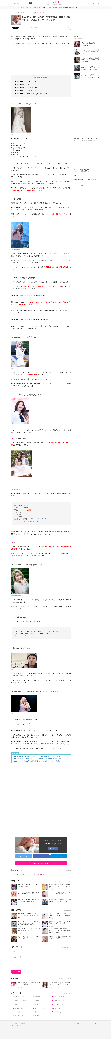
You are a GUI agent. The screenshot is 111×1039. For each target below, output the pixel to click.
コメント (69, 28)
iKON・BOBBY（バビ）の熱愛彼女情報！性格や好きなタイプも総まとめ (29, 929)
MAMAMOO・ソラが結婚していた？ (26, 87)
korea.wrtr (51, 918)
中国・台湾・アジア (20, 1012)
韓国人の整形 (38, 996)
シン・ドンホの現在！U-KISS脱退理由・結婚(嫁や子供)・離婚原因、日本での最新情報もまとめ (90, 51)
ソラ (23, 12)
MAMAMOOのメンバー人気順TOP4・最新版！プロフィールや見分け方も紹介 (60, 900)
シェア (54, 848)
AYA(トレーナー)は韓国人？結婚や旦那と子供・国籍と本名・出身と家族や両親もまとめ (90, 59)
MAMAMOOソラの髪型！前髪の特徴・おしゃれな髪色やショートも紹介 (37, 761)
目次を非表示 (46, 77)
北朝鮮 (36, 1004)
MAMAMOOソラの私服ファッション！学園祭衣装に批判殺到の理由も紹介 (37, 758)
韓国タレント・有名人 (20, 1000)
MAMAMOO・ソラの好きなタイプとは (26, 90)
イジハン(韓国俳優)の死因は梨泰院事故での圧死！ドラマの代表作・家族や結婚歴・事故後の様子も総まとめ (60, 930)
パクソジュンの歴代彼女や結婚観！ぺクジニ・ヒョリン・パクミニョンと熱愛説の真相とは (59, 915)
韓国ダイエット (59, 1008)
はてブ (59, 856)
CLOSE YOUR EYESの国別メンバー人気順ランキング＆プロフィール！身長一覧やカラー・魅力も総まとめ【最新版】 (90, 68)
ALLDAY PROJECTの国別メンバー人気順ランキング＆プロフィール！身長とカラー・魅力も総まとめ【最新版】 (90, 76)
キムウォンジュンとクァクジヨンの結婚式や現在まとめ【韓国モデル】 (29, 937)
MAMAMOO (16, 12)
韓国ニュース (18, 1004)
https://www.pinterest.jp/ (17, 134)
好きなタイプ (30, 12)
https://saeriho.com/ (21, 635)
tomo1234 (51, 889)
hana (50, 904)
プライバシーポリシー (87, 1023)
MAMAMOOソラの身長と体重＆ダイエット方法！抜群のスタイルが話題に (37, 756)
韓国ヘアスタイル (19, 1016)
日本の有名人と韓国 (20, 996)
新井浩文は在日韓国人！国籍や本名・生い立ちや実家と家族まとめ (29, 983)
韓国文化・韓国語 (19, 1008)
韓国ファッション (39, 1012)
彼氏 (38, 12)
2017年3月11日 (34, 521)
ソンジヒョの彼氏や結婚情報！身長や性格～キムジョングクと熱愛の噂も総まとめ (59, 983)
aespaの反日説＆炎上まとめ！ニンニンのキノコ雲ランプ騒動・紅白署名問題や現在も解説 (90, 43)
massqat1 (20, 889)
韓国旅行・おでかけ (60, 1012)
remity (19, 918)
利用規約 (79, 1023)
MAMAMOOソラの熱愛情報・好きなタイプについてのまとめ (33, 94)
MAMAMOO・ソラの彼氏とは (24, 84)
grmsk (19, 933)
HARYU (55, 2)
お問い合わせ (97, 1023)
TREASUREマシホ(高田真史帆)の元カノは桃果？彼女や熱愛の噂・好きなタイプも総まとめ (29, 915)
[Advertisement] (27, 61)
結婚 (43, 12)
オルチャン (37, 1000)
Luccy (19, 926)
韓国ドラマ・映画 (59, 996)
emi (36, 27)
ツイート (24, 856)
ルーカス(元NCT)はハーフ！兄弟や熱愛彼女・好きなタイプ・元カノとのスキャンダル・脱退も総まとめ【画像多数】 (29, 923)
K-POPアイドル (59, 1004)
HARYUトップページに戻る (41, 863)
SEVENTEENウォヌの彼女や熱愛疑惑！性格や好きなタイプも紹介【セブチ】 (60, 937)
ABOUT (66, 1023)
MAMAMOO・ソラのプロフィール (25, 81)
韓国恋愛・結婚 (39, 1016)
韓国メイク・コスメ (40, 1008)
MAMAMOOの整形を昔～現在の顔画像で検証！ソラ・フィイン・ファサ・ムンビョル (59, 886)
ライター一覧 (72, 1023)
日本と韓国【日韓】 (60, 1000)
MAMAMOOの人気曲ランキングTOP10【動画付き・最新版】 (28, 885)
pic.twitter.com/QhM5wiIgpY (37, 519)
